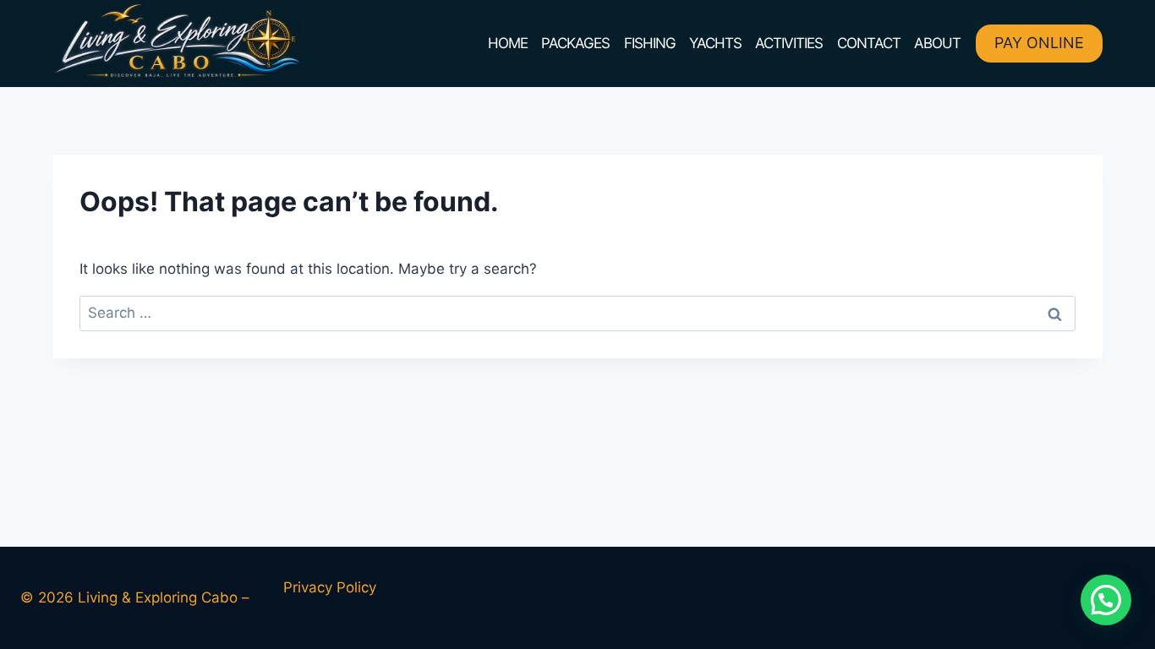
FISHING (650, 43)
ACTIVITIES (789, 43)
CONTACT (868, 43)
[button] (1106, 600)
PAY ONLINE (1039, 43)
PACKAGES (575, 43)
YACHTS (715, 43)
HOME (508, 43)
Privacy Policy (329, 587)
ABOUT (937, 43)
